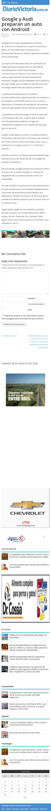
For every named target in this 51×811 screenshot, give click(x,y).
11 (12, 785)
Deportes (43, 809)
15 (39, 785)
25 (12, 791)
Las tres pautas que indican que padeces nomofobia (29, 565)
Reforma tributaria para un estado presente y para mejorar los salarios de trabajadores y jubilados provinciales (38, 342)
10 (5, 785)
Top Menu (11, 2)
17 (5, 788)
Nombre (32, 298)
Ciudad (8, 809)
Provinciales (34, 809)
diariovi (6, 34)
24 (5, 791)
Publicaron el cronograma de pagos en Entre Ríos (28, 636)
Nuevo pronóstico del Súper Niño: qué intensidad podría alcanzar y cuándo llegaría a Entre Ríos (27, 706)
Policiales (15, 809)
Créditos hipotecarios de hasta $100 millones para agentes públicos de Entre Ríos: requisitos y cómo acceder (28, 669)
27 (25, 791)
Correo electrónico (36, 304)
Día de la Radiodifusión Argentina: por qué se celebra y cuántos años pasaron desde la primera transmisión (28, 647)
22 (39, 788)
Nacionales (24, 809)
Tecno (39, 34)
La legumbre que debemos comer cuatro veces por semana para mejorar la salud (29, 555)
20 (25, 788)
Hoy (3, 809)
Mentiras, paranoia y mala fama (24, 732)
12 (19, 785)
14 (32, 785)
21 (32, 788)
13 (25, 785)
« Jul (24, 797)
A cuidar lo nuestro (10, 336)
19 (19, 788)
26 (19, 791)
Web (30, 310)
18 (12, 788)
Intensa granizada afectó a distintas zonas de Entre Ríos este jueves (27, 657)
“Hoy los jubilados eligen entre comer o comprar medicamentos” (28, 723)
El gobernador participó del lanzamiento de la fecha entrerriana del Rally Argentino (29, 695)
